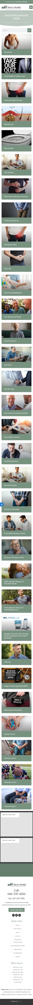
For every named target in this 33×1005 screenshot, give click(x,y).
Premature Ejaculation (11, 509)
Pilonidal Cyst (8, 124)
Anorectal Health (10, 806)
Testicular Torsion (10, 782)
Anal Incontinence (10, 341)
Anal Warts (8, 365)
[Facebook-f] (13, 915)
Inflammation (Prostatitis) (12, 710)
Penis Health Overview (12, 437)
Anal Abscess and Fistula (12, 317)
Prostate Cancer (9, 734)
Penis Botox (8, 52)
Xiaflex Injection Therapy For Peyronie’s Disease (14, 582)
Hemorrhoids (8, 148)
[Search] (29, 30)
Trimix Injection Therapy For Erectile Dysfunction (14, 608)
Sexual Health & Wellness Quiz (14, 76)
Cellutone (7, 662)
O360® (20, 1001)
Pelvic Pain (7, 269)
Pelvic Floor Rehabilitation (13, 293)
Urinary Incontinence (11, 220)
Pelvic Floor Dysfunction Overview (16, 196)
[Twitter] (16, 915)
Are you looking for (16, 2)
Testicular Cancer (10, 758)
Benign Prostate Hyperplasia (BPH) (16, 686)
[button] (31, 7)
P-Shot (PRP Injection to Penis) (14, 533)
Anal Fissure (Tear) (10, 244)
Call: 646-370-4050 (16, 892)
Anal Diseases (8, 172)
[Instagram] (19, 915)
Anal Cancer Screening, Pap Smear (16, 413)
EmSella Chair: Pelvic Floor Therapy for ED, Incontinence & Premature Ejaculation (16, 636)
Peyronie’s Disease (10, 485)
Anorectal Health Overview (13, 100)
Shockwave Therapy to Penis (14, 557)
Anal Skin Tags (9, 389)
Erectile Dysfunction (11, 461)
